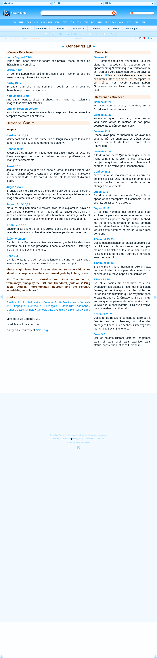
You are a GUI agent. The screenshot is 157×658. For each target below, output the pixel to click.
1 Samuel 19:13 (16, 225)
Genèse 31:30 (102, 114)
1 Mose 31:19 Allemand (73, 306)
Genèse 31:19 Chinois (20, 309)
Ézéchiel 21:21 (15, 238)
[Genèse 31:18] (4, 303)
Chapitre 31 (24, 39)
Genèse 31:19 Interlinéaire (23, 302)
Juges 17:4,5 (14, 187)
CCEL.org (42, 330)
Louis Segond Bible (19, 57)
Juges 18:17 (101, 208)
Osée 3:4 (12, 255)
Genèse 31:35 (102, 151)
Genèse (14, 39)
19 (106, 75)
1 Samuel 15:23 (104, 239)
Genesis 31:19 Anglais (51, 309)
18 (97, 60)
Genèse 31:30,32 (17, 135)
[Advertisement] (78, 374)
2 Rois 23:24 (102, 279)
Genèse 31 (100, 57)
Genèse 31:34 (102, 131)
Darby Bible (14, 83)
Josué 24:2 (13, 166)
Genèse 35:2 (14, 149)
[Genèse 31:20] (153, 303)
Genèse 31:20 (102, 102)
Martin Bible (14, 70)
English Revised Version (22, 108)
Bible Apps (74, 309)
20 (112, 82)
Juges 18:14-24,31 (18, 204)
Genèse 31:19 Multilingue (60, 302)
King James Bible (17, 95)
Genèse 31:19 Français (42, 306)
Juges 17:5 (101, 191)
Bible (7, 39)
